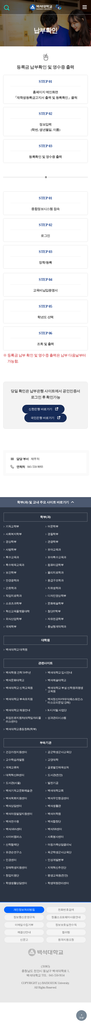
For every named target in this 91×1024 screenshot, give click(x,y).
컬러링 (66, 932)
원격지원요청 (66, 939)
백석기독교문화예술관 (19, 790)
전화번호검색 (66, 909)
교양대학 (53, 759)
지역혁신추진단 (57, 867)
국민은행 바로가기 (42, 417)
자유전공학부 (55, 618)
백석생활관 (54, 805)
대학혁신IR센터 (15, 775)
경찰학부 (53, 534)
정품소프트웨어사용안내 (66, 917)
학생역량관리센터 (58, 883)
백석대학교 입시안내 (60, 672)
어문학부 (53, 526)
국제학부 (11, 626)
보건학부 (11, 572)
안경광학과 (12, 580)
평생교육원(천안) (58, 875)
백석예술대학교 (57, 680)
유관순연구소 (14, 852)
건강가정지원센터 (16, 752)
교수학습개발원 (15, 759)
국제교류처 (12, 767)
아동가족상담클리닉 (60, 844)
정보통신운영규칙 (24, 917)
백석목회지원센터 (16, 798)
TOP (81, 1018)
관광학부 (53, 541)
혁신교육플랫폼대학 (18, 611)
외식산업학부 (14, 618)
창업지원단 (12, 875)
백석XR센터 (55, 829)
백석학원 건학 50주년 (18, 672)
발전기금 (53, 782)
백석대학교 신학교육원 (19, 687)
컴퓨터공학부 (55, 564)
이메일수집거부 (24, 924)
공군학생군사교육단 (60, 752)
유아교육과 (54, 549)
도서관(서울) (13, 782)
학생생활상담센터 (16, 883)
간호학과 (11, 588)
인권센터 (11, 859)
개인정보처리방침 (24, 909)
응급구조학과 (55, 580)
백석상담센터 (14, 805)
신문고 (24, 939)
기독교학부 (12, 526)
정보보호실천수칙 (66, 924)
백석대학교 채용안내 (18, 710)
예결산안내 (24, 932)
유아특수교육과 (57, 557)
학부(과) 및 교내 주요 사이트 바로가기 (43, 502)
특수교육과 (12, 557)
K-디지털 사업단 (57, 710)
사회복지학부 (14, 534)
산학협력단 (12, 844)
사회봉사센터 (55, 836)
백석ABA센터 (14, 829)
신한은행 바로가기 (40, 409)
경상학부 (11, 541)
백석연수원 (12, 821)
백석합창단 (54, 821)
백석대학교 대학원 (17, 649)
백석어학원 (54, 813)
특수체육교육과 (15, 564)
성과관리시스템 (57, 717)
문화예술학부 (55, 603)
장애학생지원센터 (16, 867)
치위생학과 (54, 588)
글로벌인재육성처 (58, 767)
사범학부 (11, 549)
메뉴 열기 (84, 7)
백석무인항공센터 (58, 798)
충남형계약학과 (57, 626)
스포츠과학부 (14, 603)
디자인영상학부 (57, 595)
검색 (7, 9)
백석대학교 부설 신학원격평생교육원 (65, 689)
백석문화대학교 (15, 680)
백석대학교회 (55, 790)
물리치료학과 (55, 572)
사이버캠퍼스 (14, 836)
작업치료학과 (14, 595)
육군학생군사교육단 (60, 852)
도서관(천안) (55, 775)
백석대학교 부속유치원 (19, 699)
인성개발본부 (55, 859)
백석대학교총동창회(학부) (21, 729)
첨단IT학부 (54, 611)
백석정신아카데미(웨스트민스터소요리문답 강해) (65, 700)
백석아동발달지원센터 (19, 813)
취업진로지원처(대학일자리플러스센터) (23, 719)
